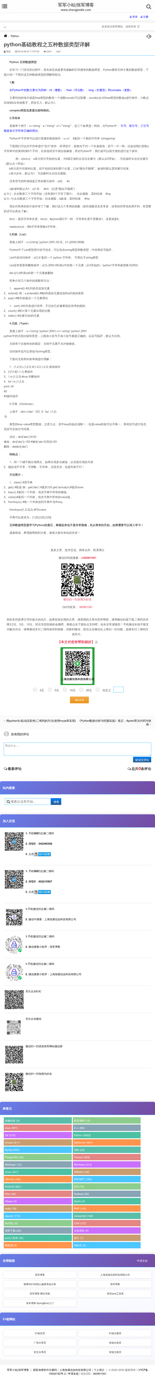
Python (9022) (82, 1135)
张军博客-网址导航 (40, 1293)
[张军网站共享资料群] (42, 854)
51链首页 (40, 1333)
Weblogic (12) (13, 1164)
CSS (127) (80, 1223)
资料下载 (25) (13, 1230)
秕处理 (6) (11, 1245)
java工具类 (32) (14, 1238)
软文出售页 (40, 1352)
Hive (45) (10, 1194)
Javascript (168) (83, 1216)
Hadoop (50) (81, 1194)
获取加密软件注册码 (45, 1370)
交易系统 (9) (81, 1230)
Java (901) (11, 1128)
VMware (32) (81, 1172)
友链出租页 (115, 1342)
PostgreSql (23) (14, 1157)
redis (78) (10, 1208)
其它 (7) (78, 1238)
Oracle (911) (12, 1142)
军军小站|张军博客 (18, 1370)
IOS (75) (79, 1186)
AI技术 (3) (80, 1245)
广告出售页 (40, 1342)
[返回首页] (5, 36)
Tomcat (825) (82, 1157)
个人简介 (99, 1370)
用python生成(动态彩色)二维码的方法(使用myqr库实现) (41, 720)
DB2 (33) (79, 1150)
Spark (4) (79, 1201)
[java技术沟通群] (42, 892)
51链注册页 (115, 1333)
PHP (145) (80, 1208)
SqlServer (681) (83, 1142)
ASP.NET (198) (83, 1179)
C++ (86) (79, 1128)
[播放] (148, 36)
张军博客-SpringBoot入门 (40, 1303)
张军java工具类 (115, 1293)
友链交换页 (115, 1352)
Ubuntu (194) (13, 1179)
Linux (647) (12, 1172)
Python (15, 36)
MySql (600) (12, 1150)
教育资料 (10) (82, 1120)
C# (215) (10, 1135)
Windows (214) (83, 1164)
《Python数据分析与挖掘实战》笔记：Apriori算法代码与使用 (114, 722)
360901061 (100, 1373)
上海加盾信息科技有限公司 (115, 1274)
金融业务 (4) (12, 1120)
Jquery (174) (12, 1216)
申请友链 (142, 1260)
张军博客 (40, 1274)
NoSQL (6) (11, 1223)
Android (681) (13, 1186)
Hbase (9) (11, 1201)
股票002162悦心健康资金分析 (40, 1284)
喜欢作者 (79, 699)
